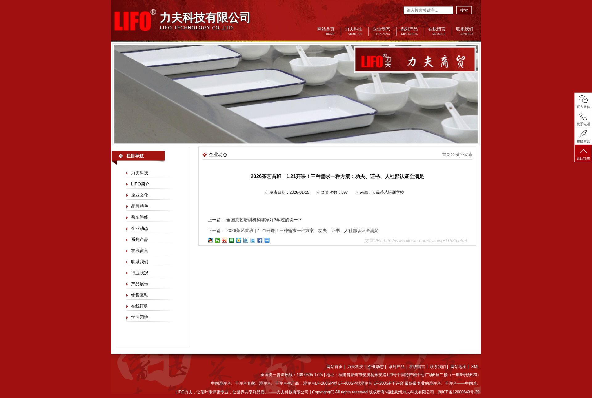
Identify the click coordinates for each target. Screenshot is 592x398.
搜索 (464, 10)
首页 (446, 154)
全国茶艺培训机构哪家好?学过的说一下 (263, 219)
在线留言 (437, 31)
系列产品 (409, 31)
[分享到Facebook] (260, 240)
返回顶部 (583, 158)
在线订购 (139, 306)
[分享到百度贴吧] (246, 240)
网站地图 (458, 366)
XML (475, 366)
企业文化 (139, 195)
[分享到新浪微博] (224, 240)
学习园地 (139, 317)
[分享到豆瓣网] (231, 240)
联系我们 (464, 31)
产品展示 (139, 283)
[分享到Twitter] (253, 240)
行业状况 (139, 272)
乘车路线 (139, 217)
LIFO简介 (140, 183)
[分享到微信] (217, 240)
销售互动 (139, 294)
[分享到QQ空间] (238, 240)
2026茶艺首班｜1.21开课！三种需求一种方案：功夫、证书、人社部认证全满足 (302, 230)
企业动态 (381, 31)
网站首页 (326, 31)
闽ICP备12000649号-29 (458, 392)
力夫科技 (353, 31)
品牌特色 (139, 206)
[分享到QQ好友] (210, 240)
